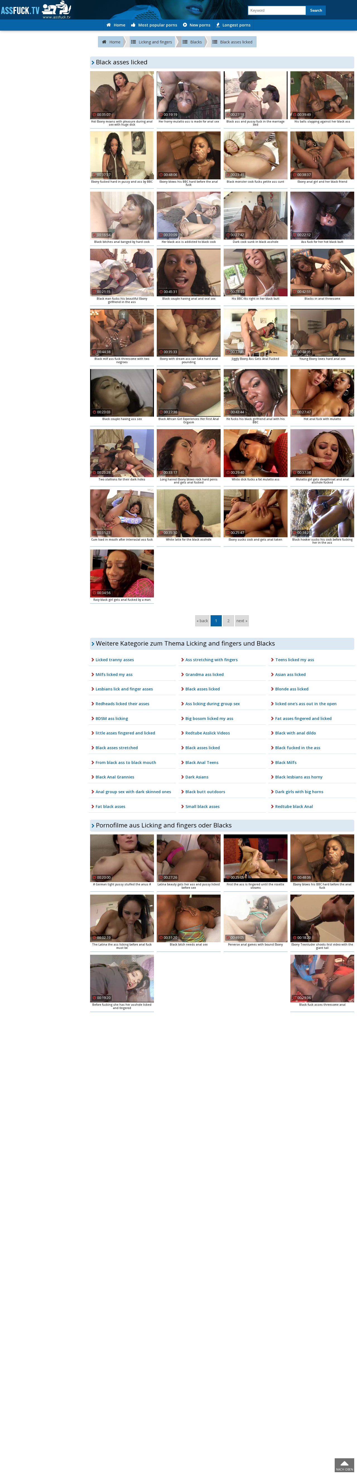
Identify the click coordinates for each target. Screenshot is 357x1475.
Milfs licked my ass (114, 674)
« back (202, 620)
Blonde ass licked (291, 689)
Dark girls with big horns (299, 791)
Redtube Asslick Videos (207, 733)
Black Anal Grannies (115, 777)
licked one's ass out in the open (306, 703)
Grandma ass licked (204, 674)
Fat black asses (110, 806)
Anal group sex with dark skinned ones (133, 791)
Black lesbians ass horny (299, 777)
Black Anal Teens (201, 762)
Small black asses (202, 806)
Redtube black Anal (294, 806)
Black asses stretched (117, 747)
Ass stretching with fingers (211, 659)
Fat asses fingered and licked (303, 718)
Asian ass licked (290, 674)
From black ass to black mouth (126, 762)
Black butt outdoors (205, 791)
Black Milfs (285, 762)
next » (242, 620)
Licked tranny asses (115, 659)
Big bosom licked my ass (209, 718)
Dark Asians (196, 777)
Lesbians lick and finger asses (124, 689)
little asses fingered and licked (125, 733)
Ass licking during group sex (212, 703)
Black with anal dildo (295, 733)
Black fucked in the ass (297, 747)
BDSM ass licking (112, 718)
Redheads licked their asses (122, 703)
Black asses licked (202, 689)
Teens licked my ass (294, 659)
